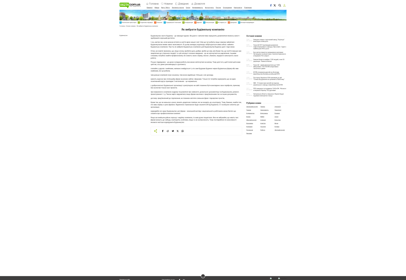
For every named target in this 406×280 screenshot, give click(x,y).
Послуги (263, 126)
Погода (218, 7)
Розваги (277, 113)
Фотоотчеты (209, 7)
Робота (262, 130)
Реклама (249, 133)
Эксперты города (178, 7)
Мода (276, 123)
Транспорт (278, 110)
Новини (168, 3)
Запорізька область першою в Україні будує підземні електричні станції (268, 95)
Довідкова (248, 7)
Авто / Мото (165, 7)
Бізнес (248, 116)
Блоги (188, 7)
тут (207, 42)
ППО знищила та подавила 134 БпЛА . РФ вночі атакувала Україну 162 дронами (269, 89)
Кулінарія (249, 126)
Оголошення (227, 7)
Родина (277, 126)
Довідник (183, 3)
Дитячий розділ (280, 130)
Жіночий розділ (251, 120)
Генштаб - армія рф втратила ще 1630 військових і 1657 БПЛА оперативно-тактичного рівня (266, 66)
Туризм (248, 110)
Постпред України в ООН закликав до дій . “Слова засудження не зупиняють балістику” (269, 78)
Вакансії (149, 7)
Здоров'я (278, 106)
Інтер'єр (263, 123)
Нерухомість (264, 110)
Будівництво (250, 113)
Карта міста (238, 7)
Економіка (249, 123)
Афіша (157, 7)
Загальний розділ (252, 106)
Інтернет (263, 120)
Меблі (262, 116)
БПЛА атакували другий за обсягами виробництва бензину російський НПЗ (266, 73)
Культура (278, 120)
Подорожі (249, 130)
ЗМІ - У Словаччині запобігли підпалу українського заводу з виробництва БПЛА (268, 84)
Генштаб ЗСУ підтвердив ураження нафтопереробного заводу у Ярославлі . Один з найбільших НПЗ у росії (269, 46)
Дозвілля (199, 3)
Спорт (276, 116)
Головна (154, 3)
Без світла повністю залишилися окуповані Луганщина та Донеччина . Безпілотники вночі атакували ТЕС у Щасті (269, 54)
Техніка (262, 106)
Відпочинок (264, 113)
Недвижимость (197, 7)
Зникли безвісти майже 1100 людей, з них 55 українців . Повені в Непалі (268, 60)
